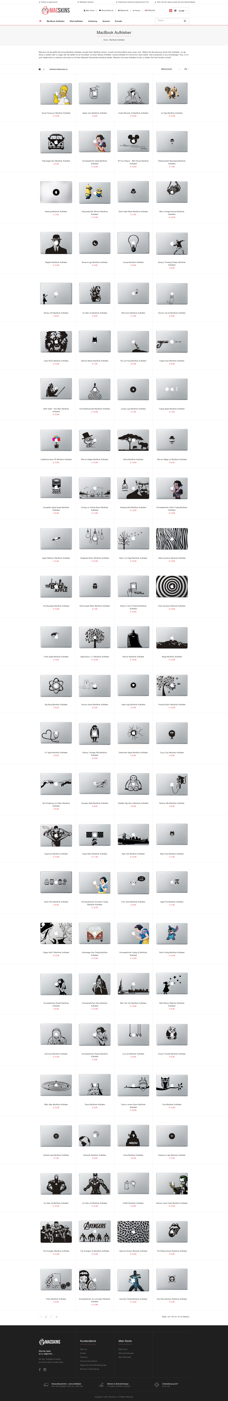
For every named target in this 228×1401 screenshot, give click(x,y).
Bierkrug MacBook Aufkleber (56, 211)
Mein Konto (90, 10)
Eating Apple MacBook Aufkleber (172, 408)
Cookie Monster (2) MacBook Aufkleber (133, 113)
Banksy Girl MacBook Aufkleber (56, 313)
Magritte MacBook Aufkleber (56, 262)
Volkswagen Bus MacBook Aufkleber (56, 161)
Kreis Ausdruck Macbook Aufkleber (171, 606)
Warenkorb (124, 10)
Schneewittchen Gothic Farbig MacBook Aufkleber (171, 508)
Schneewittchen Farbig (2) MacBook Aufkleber (133, 953)
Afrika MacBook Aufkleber (133, 459)
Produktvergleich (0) (59, 69)
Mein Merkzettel (125, 1357)
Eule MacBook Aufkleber (171, 1104)
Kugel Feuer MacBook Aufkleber (172, 360)
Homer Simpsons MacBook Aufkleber (56, 113)
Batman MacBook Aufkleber (133, 656)
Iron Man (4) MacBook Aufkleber (94, 1203)
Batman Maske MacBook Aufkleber (94, 360)
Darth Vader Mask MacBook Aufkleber (133, 211)
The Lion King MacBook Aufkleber (133, 360)
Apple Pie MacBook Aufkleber (171, 901)
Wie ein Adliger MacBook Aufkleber (94, 459)
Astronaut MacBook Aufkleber (56, 1053)
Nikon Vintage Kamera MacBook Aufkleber (171, 212)
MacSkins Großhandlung (89, 1369)
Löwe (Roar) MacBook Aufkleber (56, 360)
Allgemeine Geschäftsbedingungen (93, 1365)
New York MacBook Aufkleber (133, 853)
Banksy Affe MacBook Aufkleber (171, 803)
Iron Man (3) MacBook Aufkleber (94, 313)
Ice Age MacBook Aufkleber (172, 113)
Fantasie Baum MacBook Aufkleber (172, 704)
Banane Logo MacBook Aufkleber (95, 262)
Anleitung (83, 1357)
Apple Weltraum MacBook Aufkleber (56, 558)
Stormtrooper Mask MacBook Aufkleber (95, 606)
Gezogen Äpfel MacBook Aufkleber (94, 803)
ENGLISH (151, 10)
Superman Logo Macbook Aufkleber (172, 1155)
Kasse (137, 10)
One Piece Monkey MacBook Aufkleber (172, 1299)
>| (56, 1317)
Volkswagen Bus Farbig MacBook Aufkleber (95, 953)
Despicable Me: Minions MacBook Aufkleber (95, 212)
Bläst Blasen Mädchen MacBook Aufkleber (171, 1004)
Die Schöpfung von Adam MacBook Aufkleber (56, 804)
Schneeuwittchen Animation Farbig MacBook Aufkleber (94, 903)
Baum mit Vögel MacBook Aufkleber (133, 558)
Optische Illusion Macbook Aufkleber (133, 1251)
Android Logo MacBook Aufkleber (56, 1155)
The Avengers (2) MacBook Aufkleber (94, 1251)
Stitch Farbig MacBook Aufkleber (172, 952)
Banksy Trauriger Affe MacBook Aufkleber (95, 753)
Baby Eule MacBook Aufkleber (172, 853)
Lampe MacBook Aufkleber (133, 262)
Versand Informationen (88, 1361)
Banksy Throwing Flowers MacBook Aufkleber (172, 263)
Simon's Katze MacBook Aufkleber (94, 704)
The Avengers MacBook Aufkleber (56, 1251)
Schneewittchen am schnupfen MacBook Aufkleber (94, 1300)
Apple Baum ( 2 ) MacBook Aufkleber (94, 656)
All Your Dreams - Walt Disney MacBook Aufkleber (133, 162)
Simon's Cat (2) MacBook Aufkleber (172, 313)
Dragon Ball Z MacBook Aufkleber (56, 952)
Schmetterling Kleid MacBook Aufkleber (94, 408)
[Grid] (40, 69)
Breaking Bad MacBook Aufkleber (133, 507)
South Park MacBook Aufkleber (56, 901)
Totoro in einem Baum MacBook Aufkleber (133, 1105)
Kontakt (83, 1353)
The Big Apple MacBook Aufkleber (56, 606)
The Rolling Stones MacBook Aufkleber (172, 1251)
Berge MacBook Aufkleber (172, 656)
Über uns (83, 1349)
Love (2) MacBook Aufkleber (133, 1053)
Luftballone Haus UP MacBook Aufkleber (56, 459)
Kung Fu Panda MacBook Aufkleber (172, 1053)
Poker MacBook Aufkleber (56, 1299)
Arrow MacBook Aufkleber (133, 1155)
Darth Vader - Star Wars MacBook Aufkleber (56, 410)
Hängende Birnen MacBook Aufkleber (94, 558)
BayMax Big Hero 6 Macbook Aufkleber (133, 803)
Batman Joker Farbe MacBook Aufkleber (171, 1203)
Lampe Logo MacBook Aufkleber (133, 408)
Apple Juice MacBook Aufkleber (94, 113)
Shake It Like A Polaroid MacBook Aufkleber (133, 607)
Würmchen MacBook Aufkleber (133, 313)
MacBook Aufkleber (117, 40)
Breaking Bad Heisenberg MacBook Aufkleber (172, 162)
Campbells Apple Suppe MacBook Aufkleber (56, 508)
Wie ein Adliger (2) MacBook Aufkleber (172, 459)
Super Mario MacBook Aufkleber (94, 853)
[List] (44, 69)
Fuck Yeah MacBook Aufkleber (133, 901)
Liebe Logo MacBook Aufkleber (133, 704)
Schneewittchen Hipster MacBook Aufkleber (95, 1055)
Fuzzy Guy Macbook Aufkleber (172, 752)
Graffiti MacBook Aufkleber (133, 1203)
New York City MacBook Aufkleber (133, 1003)
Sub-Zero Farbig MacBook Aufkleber (133, 1299)
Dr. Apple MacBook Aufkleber (56, 752)
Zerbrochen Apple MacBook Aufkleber (133, 752)
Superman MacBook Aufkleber (56, 853)
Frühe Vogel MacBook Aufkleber (56, 656)
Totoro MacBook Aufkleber (95, 1104)
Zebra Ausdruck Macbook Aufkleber (172, 558)
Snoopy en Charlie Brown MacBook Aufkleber (94, 508)
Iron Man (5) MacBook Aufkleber (56, 1203)
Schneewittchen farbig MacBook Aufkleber (94, 162)
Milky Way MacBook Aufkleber (56, 1104)
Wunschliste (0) (107, 10)
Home (105, 40)
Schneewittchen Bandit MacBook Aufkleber (56, 1004)
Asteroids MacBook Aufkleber (94, 1155)
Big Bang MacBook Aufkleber (56, 704)
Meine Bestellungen (126, 1353)
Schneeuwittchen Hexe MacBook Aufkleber (94, 1004)
